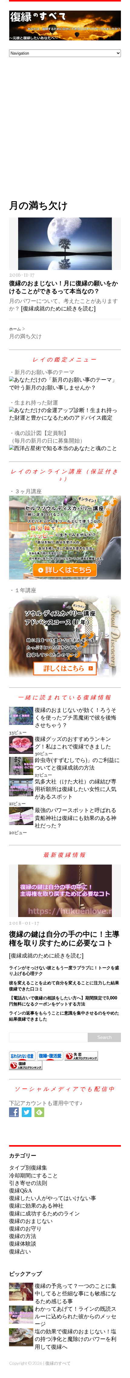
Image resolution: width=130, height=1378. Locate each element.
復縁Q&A (20, 1191)
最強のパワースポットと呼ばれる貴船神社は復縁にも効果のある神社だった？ (75, 818)
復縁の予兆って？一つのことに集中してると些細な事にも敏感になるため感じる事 (75, 1294)
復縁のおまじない (31, 1221)
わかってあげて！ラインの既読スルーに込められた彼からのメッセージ (75, 1317)
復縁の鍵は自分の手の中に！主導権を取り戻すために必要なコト (64, 938)
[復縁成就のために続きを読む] (58, 309)
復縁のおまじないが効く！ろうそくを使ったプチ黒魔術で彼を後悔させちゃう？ (75, 718)
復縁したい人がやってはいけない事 (52, 1198)
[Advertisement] (65, 125)
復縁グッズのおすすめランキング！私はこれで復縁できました (73, 743)
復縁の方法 (22, 1236)
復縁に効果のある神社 (36, 1206)
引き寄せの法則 (28, 1183)
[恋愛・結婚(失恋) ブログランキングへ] (81, 1056)
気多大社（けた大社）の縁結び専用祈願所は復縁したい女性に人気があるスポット (75, 789)
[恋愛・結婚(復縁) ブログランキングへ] (25, 1066)
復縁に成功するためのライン (44, 1214)
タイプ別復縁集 (28, 1168)
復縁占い (20, 1252)
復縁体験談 (22, 1244)
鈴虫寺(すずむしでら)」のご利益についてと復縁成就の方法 (77, 764)
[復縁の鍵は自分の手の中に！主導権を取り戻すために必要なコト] (65, 913)
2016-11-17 (21, 275)
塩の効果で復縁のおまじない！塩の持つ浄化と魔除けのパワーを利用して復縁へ (75, 1339)
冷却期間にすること (33, 1176)
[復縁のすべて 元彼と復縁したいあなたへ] (65, 25)
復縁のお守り (25, 1229)
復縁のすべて (58, 1363)
